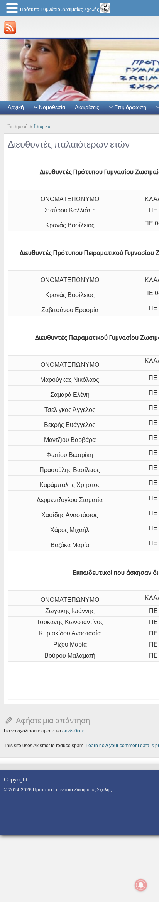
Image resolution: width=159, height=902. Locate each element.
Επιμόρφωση (130, 107)
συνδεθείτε (73, 731)
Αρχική (16, 107)
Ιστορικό (42, 126)
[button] (13, 8)
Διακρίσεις (87, 107)
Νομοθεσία (52, 107)
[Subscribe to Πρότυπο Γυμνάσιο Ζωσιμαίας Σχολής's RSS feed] (10, 27)
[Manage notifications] (141, 885)
